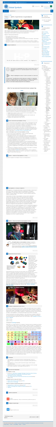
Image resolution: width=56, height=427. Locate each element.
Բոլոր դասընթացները (46, 56)
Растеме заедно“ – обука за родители (46, 52)
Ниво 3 (46, 122)
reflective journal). (34, 246)
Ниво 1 (46, 74)
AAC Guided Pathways (47, 42)
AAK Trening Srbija (46, 35)
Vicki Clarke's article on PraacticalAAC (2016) (23, 130)
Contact (24, 424)
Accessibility (16, 424)
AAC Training (45, 31)
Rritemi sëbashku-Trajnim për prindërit (45, 54)
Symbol (17, 149)
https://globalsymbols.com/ (10, 2)
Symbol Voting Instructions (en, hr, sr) (46, 37)
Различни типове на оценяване (48, 90)
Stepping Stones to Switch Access (13, 385)
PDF (23, 380)
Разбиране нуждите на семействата (48, 81)
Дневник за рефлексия (26, 246)
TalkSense (9, 387)
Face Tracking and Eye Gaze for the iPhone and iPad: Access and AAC (20, 376)
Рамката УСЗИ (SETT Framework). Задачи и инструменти (48, 100)
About (20, 424)
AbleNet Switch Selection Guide (13, 380)
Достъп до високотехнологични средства (48, 109)
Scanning (14, 322)
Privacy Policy (6, 424)
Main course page (8, 15)
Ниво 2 (46, 75)
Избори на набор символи (8, 417)
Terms (11, 424)
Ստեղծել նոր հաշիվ (48, 7)
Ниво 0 (46, 72)
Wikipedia (11, 317)
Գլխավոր (6, 11)
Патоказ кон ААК (46, 46)
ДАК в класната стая (33, 416)
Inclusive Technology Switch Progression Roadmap (17, 386)
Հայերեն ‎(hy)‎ (12, 11)
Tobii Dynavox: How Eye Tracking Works (15, 375)
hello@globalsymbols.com (21, 2)
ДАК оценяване (48, 87)
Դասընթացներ (46, 69)
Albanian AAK (45, 50)
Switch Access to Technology (13, 381)
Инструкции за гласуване (47, 124)
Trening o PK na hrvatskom (45, 34)
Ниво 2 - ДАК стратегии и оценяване (18, 17)
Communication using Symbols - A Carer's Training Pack (46, 40)
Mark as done (37, 47)
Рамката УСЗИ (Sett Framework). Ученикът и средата (48, 95)
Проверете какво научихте (48, 119)
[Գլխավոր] (13, 6)
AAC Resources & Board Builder (47, 142)
